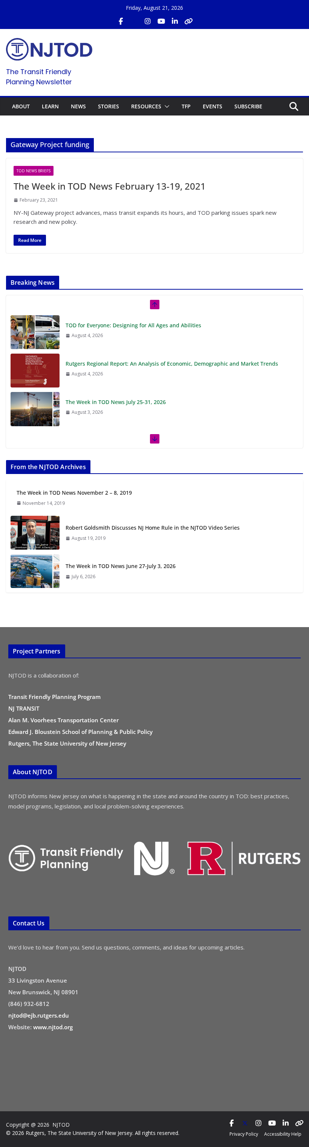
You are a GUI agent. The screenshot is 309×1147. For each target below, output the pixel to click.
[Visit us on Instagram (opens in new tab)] (147, 21)
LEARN (50, 106)
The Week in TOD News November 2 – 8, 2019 (74, 492)
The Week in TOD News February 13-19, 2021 (110, 186)
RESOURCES (146, 106)
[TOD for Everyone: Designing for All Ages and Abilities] (35, 332)
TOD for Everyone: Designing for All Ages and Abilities (133, 325)
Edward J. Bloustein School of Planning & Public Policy (80, 731)
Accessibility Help (282, 1134)
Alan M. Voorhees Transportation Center (63, 720)
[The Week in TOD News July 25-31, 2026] (35, 409)
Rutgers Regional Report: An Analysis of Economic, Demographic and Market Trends (172, 363)
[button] (165, 106)
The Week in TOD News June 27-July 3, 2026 (121, 566)
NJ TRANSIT (23, 708)
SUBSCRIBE (248, 106)
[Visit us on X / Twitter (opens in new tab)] (134, 21)
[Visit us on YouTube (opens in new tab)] (161, 21)
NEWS (78, 106)
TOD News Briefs (33, 170)
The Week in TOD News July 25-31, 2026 (116, 402)
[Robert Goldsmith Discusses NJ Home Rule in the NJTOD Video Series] (35, 533)
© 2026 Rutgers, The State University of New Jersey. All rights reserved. (92, 1132)
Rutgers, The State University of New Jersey (67, 743)
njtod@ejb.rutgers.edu (38, 1015)
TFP (186, 106)
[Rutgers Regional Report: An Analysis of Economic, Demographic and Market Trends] (35, 370)
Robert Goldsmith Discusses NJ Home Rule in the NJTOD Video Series (153, 527)
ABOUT (21, 106)
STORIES (108, 106)
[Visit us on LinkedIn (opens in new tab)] (175, 21)
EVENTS (212, 106)
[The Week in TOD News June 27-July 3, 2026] (35, 571)
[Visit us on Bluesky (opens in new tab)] (188, 21)
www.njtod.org (53, 1027)
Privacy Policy (243, 1134)
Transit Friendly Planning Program (54, 696)
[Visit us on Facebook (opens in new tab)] (120, 21)
